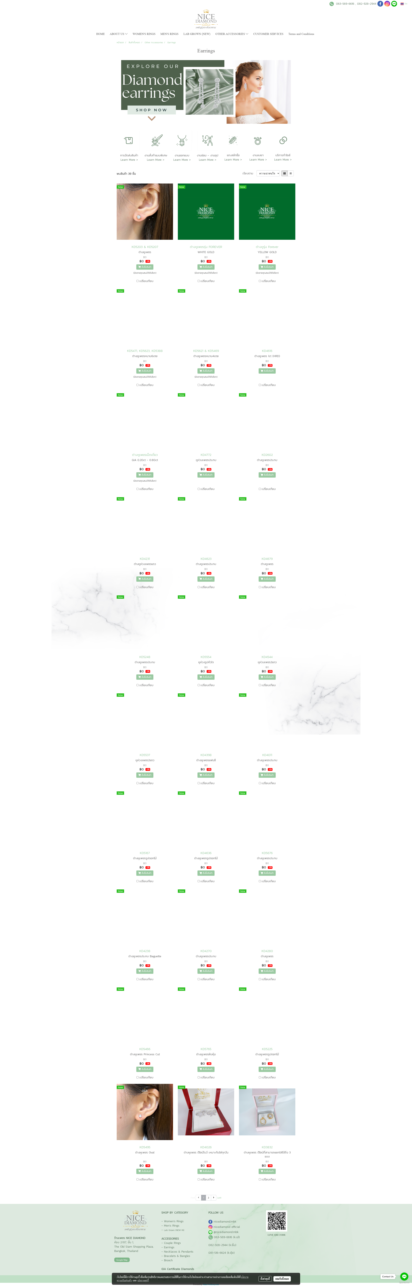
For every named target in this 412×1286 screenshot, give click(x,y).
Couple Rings (172, 1243)
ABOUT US (117, 34)
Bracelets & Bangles (177, 1256)
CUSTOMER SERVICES (268, 34)
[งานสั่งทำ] (156, 140)
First (193, 1197)
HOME (100, 34)
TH (405, 3)
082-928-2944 (366, 3)
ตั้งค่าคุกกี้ (265, 1278)
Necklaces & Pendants (178, 1251)
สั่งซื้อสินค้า (146, 267)
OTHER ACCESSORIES (230, 34)
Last (219, 1197)
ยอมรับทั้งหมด (282, 1278)
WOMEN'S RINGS (144, 34)
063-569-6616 (345, 3)
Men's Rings (171, 1225)
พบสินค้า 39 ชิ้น (126, 173)
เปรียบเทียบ (146, 281)
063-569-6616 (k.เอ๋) (227, 1237)
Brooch (168, 1260)
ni (225, 1221)
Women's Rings (173, 1221)
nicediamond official (227, 1227)
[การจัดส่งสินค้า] (129, 140)
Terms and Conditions (301, 34)
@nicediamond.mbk (226, 1232)
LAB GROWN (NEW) (196, 34)
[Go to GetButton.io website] (404, 1283)
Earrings (169, 1247)
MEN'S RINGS (169, 34)
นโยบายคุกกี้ (143, 1280)
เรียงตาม (250, 173)
